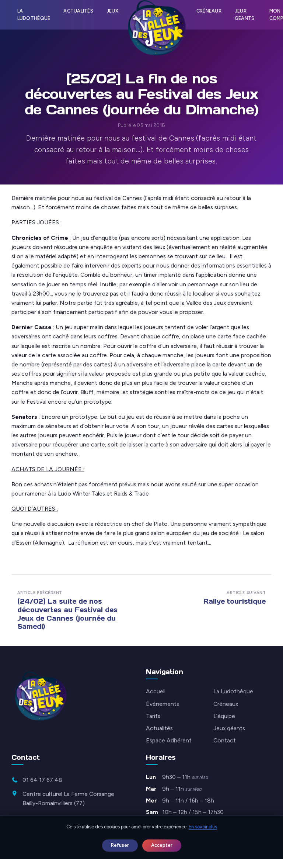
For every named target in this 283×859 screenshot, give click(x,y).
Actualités (78, 11)
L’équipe (224, 716)
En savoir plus (203, 826)
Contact (224, 740)
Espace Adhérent (169, 740)
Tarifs (153, 716)
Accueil (155, 691)
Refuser (120, 845)
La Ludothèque (33, 14)
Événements (162, 703)
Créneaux (208, 11)
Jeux (112, 11)
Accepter (161, 845)
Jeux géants (245, 14)
